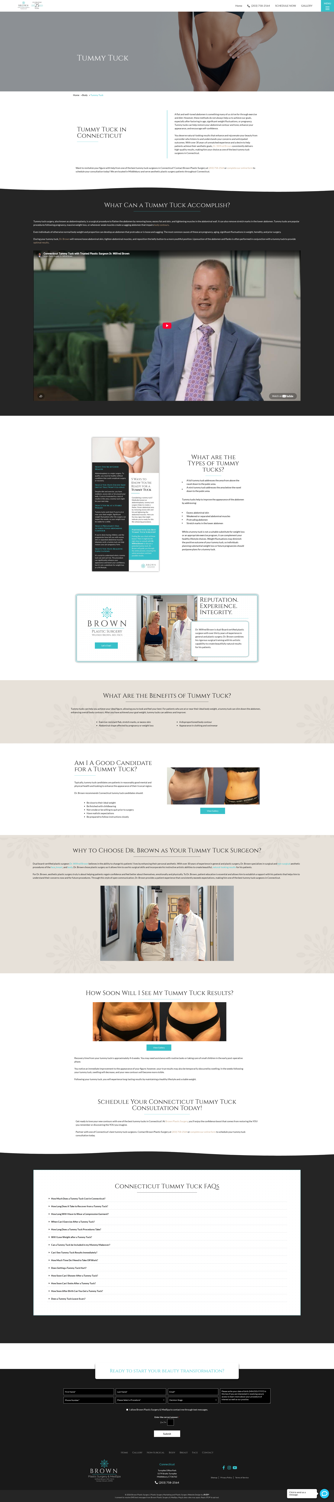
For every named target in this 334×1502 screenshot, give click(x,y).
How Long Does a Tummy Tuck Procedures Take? (76, 1229)
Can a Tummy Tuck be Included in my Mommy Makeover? (80, 1244)
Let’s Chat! (106, 645)
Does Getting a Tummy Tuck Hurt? (69, 1267)
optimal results (41, 242)
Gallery (137, 1452)
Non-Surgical (156, 1452)
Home (238, 5)
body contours (161, 224)
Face (195, 1452)
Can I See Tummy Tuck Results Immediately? (74, 1252)
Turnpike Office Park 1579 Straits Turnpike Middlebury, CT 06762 (167, 1473)
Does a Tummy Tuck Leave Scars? (68, 1298)
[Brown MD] (30, 8)
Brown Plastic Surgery (176, 1121)
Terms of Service (242, 1477)
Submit (167, 1433)
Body (85, 95)
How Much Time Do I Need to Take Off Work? (74, 1260)
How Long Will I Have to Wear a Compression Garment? (80, 1214)
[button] (167, 1198)
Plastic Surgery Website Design (188, 1495)
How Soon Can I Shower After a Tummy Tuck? (74, 1275)
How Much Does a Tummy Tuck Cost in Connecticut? (78, 1198)
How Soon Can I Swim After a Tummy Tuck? (73, 1283)
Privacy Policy (226, 1477)
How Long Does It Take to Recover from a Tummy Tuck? (79, 1206)
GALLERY (306, 5)
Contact (207, 1452)
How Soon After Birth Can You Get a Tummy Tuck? (77, 1291)
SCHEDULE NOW (285, 5)
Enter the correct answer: (167, 1417)
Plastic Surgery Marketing (161, 1495)
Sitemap (214, 1477)
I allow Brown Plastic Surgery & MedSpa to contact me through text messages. (168, 1409)
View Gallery (212, 811)
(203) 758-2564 (260, 5)
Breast (184, 1452)
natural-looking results (224, 867)
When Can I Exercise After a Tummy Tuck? (73, 1221)
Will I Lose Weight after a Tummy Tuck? (71, 1237)
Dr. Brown (64, 239)
